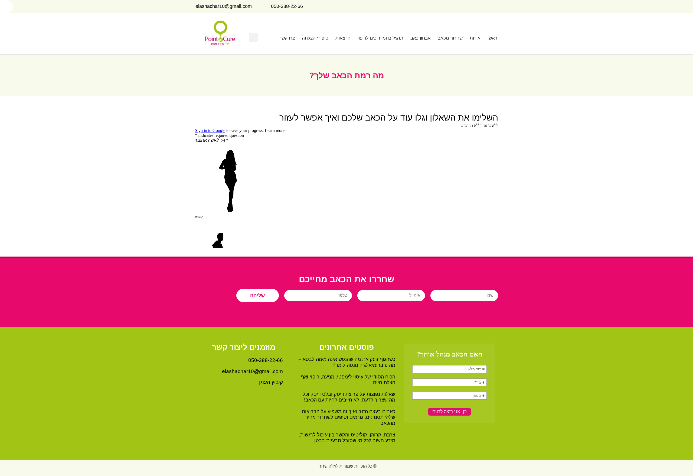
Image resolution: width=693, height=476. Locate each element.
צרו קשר (287, 38)
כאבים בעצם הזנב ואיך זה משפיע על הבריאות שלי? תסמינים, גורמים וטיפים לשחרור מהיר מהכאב (348, 417)
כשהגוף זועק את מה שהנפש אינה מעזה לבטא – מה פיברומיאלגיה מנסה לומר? (347, 362)
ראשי (492, 38)
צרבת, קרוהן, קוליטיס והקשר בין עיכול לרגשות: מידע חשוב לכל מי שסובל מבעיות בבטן (347, 437)
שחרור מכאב (450, 38)
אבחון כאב (420, 38)
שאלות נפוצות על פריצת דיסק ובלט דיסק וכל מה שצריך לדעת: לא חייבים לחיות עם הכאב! (349, 397)
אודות (475, 38)
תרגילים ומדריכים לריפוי (380, 38)
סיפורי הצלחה (315, 38)
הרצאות (343, 38)
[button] (253, 37)
